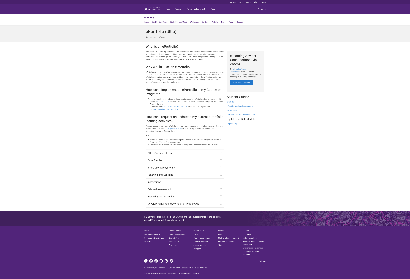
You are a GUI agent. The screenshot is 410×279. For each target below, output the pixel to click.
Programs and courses (201, 238)
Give (255, 2)
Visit (220, 245)
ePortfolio (230, 102)
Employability (232, 124)
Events (248, 2)
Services (205, 22)
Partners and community (196, 9)
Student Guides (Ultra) (178, 22)
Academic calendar (200, 242)
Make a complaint (249, 238)
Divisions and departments (253, 248)
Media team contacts (152, 234)
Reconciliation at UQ (174, 220)
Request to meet (163, 102)
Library (220, 234)
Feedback (196, 273)
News (241, 2)
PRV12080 (203, 268)
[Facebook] (146, 261)
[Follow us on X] (156, 261)
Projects (215, 22)
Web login (262, 261)
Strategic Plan (174, 238)
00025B (190, 268)
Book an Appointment (241, 83)
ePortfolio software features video (174, 107)
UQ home (233, 2)
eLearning (149, 17)
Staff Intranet (174, 242)
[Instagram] (166, 261)
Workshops (194, 22)
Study (167, 9)
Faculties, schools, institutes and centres (253, 243)
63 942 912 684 (175, 268)
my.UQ (195, 234)
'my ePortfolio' (232, 110)
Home (146, 22)
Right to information (184, 273)
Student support (199, 245)
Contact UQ (247, 234)
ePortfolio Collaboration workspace (240, 106)
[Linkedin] (151, 261)
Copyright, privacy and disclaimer (155, 273)
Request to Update (175, 129)
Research (178, 9)
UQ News (147, 242)
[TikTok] (171, 261)
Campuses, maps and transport (251, 253)
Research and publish (226, 242)
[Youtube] (161, 261)
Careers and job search (177, 234)
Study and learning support (228, 238)
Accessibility (172, 273)
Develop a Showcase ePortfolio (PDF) (241, 115)
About (213, 9)
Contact (263, 2)
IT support (172, 245)
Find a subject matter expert (154, 238)
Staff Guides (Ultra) (159, 22)
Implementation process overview (165, 109)
